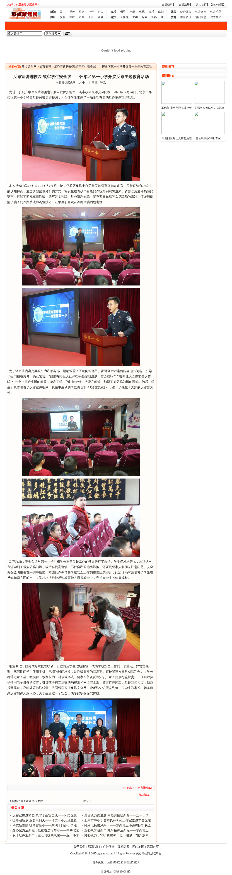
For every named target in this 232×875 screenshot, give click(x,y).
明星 (123, 11)
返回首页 (153, 846)
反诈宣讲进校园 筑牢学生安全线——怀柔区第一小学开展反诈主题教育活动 (103, 66)
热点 (81, 11)
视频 (72, 11)
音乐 (151, 11)
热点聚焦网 (29, 66)
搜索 (67, 33)
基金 (81, 17)
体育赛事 (200, 11)
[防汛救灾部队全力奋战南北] (209, 102)
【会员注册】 (184, 4)
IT (162, 17)
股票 (62, 17)
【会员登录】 (167, 4)
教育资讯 (185, 17)
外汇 (91, 17)
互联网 (124, 17)
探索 (144, 17)
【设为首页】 (201, 4)
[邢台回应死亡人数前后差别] (176, 133)
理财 (72, 17)
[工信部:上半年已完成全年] (176, 102)
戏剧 (161, 11)
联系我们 (94, 846)
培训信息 (200, 17)
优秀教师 (215, 17)
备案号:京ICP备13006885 (115, 871)
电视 (142, 11)
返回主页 (145, 794)
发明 (135, 17)
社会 (91, 11)
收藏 (100, 17)
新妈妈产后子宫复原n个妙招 (27, 801)
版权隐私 (123, 846)
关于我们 (79, 846)
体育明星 (215, 11)
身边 (100, 11)
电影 (132, 11)
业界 (154, 17)
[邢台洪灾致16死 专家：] (209, 133)
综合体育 (185, 11)
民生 (62, 11)
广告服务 (109, 846)
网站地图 (138, 846)
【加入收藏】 (217, 4)
